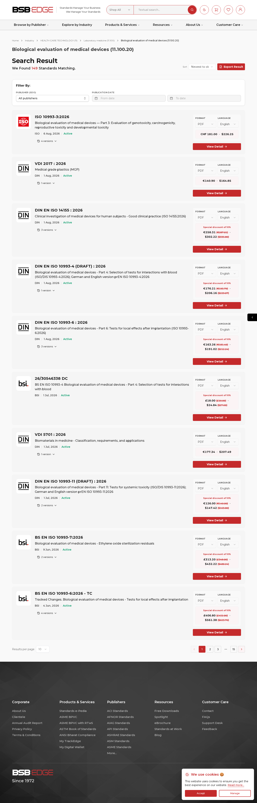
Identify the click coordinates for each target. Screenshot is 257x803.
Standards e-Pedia (73, 711)
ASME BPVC (68, 717)
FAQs (206, 717)
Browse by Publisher (30, 25)
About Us (193, 25)
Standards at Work (168, 729)
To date (181, 98)
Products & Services (121, 25)
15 (233, 649)
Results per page (23, 649)
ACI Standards (117, 711)
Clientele (18, 717)
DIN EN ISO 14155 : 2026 (59, 210)
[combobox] (120, 9)
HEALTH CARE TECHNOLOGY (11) (58, 40)
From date (108, 98)
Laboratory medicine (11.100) (99, 40)
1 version (46, 183)
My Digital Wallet (71, 747)
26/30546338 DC (51, 378)
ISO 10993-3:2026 (52, 117)
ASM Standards (118, 741)
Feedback (209, 729)
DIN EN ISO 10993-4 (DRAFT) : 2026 (70, 266)
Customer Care (228, 25)
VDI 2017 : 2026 (50, 163)
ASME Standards (119, 747)
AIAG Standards (118, 723)
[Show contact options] (252, 317)
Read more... (236, 785)
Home (15, 40)
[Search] (192, 9)
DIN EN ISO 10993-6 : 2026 (61, 322)
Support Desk (212, 723)
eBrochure (162, 723)
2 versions (47, 505)
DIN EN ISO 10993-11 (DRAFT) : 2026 (70, 481)
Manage (235, 793)
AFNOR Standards (120, 717)
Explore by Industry (77, 25)
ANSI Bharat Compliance (77, 735)
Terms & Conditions (26, 735)
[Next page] (241, 649)
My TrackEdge (70, 741)
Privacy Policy (22, 729)
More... (112, 753)
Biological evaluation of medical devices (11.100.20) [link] (150, 40)
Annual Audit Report (27, 723)
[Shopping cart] (216, 9)
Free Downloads (166, 711)
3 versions (47, 229)
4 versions (47, 141)
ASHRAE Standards (121, 735)
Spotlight (161, 717)
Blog (158, 735)
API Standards (117, 729)
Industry (29, 40)
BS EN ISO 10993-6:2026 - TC (63, 593)
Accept (201, 793)
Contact (208, 711)
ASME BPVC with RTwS (76, 723)
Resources (161, 25)
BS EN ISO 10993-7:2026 (59, 537)
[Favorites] (228, 9)
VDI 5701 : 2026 (50, 434)
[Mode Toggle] (204, 9)
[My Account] (240, 9)
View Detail (215, 146)
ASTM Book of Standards (77, 729)
